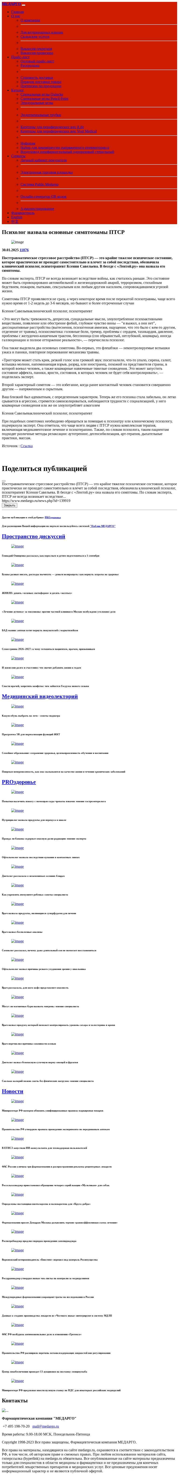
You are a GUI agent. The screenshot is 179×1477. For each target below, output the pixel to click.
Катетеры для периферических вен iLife (52, 127)
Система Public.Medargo (40, 184)
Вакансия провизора (37, 53)
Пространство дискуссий (33, 536)
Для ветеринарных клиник (42, 32)
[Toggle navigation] (23, 5)
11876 (24, 250)
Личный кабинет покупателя (44, 160)
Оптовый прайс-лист (37, 61)
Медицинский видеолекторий (40, 696)
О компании (30, 20)
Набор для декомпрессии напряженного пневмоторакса (65, 148)
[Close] (4, 481)
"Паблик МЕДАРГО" (103, 526)
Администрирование (37, 209)
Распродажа (30, 65)
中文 (15, 221)
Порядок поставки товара (41, 82)
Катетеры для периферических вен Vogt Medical (59, 131)
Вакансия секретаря (36, 49)
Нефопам (28, 143)
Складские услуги (35, 36)
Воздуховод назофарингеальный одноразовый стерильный (67, 152)
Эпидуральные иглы (37, 103)
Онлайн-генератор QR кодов (43, 197)
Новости (12, 1091)
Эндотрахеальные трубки (41, 115)
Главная (17, 12)
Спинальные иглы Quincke (42, 94)
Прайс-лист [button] (20, 57)
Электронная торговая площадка (47, 172)
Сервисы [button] (18, 156)
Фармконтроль (22, 213)
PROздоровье (53, 517)
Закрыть (9, 505)
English (16, 217)
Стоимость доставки (37, 78)
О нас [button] (15, 16)
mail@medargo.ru (45, 1426)
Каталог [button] (17, 90)
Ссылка (27, 446)
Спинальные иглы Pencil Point (44, 99)
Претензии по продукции (41, 86)
